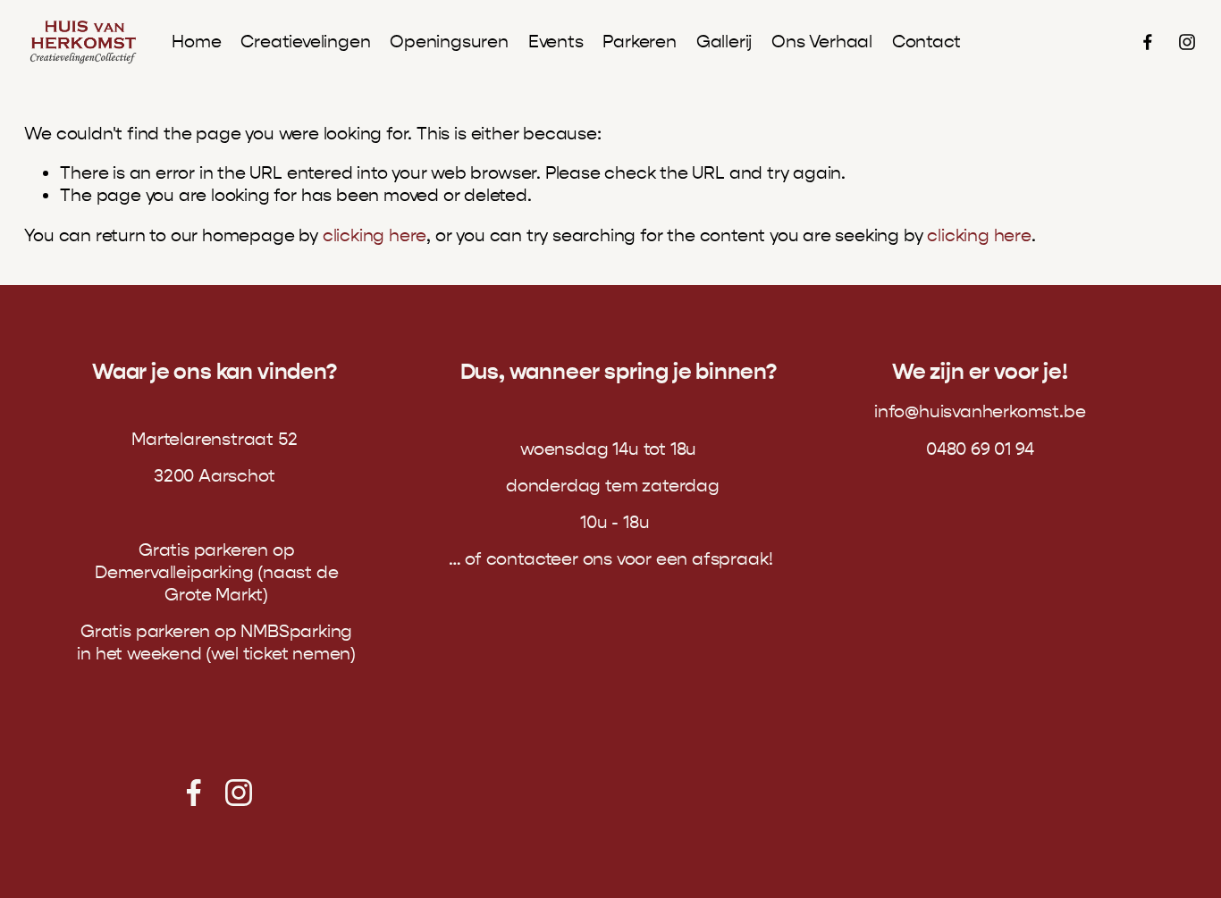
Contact (926, 41)
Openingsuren (449, 41)
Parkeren (639, 41)
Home (196, 41)
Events (556, 41)
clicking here (375, 235)
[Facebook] (1148, 42)
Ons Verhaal (821, 41)
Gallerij (724, 41)
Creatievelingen (305, 41)
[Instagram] (1187, 42)
